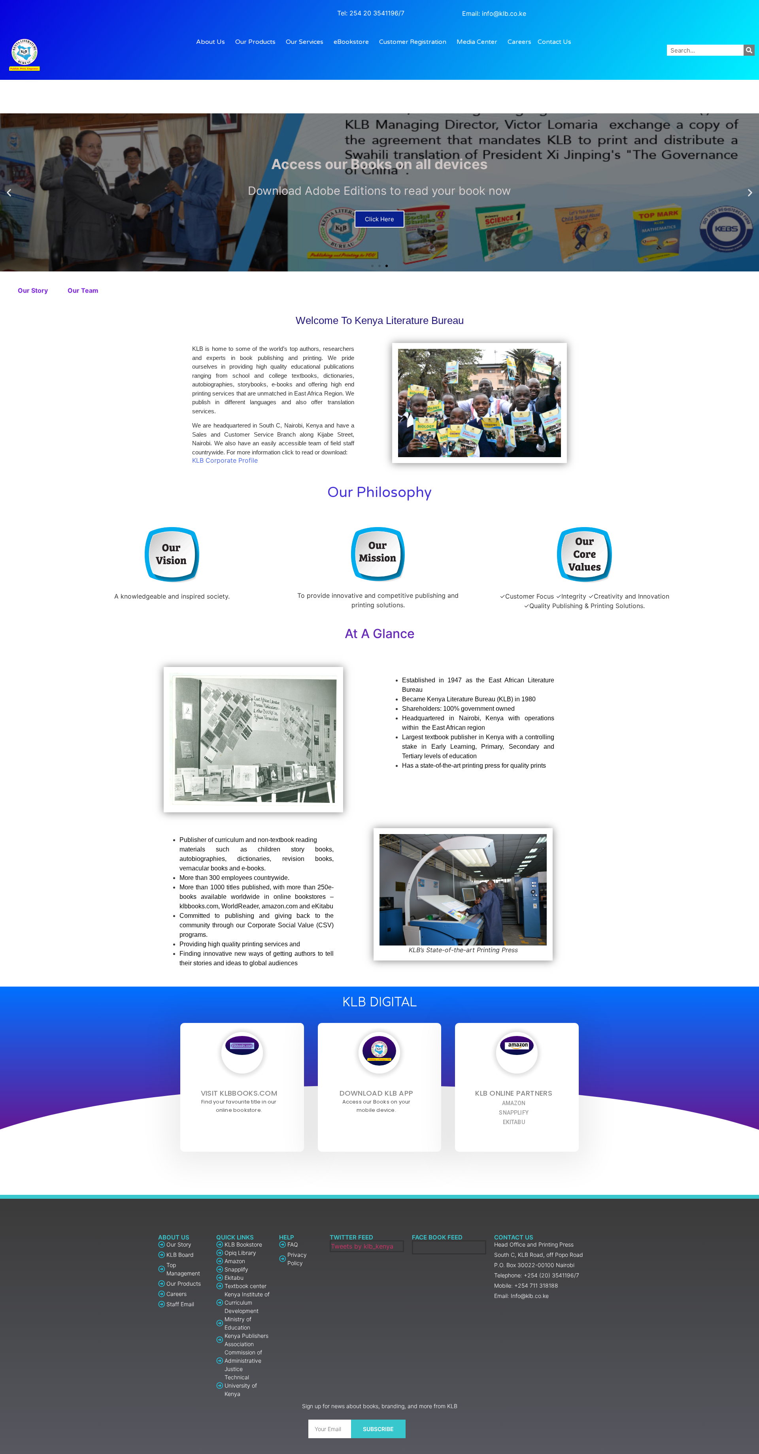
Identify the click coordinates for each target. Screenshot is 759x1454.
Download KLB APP (376, 1093)
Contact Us (554, 42)
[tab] (33, 290)
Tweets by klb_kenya (362, 1246)
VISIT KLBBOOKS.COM (239, 1093)
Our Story (33, 290)
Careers (519, 42)
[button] (372, 266)
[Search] (749, 50)
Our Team (83, 290)
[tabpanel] (379, 740)
